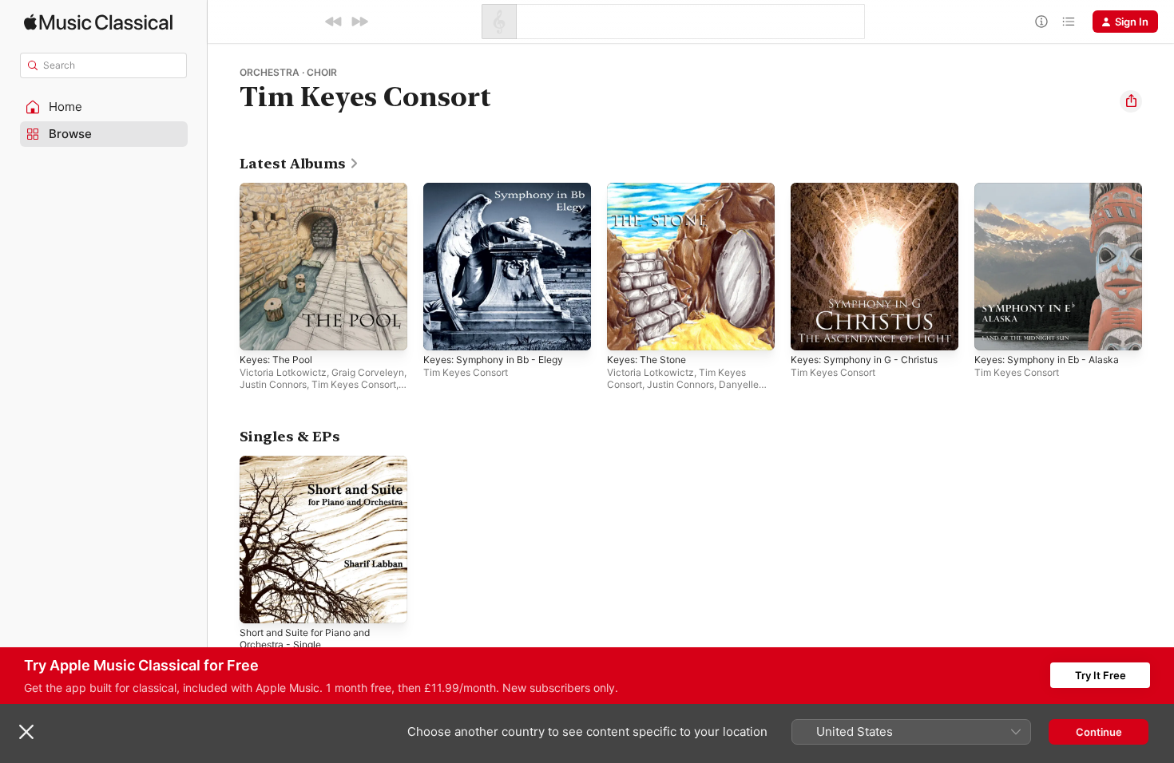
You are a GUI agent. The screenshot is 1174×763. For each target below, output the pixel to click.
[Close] (26, 732)
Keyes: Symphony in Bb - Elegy (500, 189)
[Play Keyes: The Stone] (627, 330)
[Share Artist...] (1131, 101)
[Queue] (1068, 21)
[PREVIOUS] (334, 21)
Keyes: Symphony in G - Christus (872, 189)
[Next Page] (1158, 266)
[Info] (1041, 21)
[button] (104, 107)
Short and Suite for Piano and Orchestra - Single (313, 468)
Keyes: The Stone (651, 189)
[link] (299, 163)
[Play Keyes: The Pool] (260, 330)
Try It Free (1100, 675)
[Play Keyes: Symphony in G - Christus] (811, 330)
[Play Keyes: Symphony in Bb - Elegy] (443, 330)
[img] (98, 22)
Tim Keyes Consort (353, 384)
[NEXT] (359, 21)
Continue (1099, 731)
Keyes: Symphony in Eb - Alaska (1053, 189)
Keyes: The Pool (279, 189)
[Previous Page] (223, 266)
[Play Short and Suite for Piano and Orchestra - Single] (260, 603)
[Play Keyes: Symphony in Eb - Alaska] (994, 330)
